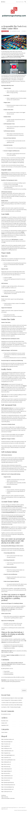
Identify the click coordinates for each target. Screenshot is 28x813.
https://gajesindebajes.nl (6, 771)
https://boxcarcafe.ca (5, 773)
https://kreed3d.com (5, 780)
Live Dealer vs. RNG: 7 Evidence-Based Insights (11, 707)
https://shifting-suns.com (6, 748)
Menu (4, 1)
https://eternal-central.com (6, 778)
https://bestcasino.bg (5, 766)
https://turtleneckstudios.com (7, 789)
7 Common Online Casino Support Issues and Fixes (11, 702)
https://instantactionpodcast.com (8, 784)
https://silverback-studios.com (7, 739)
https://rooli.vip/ (4, 796)
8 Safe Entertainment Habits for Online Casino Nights (12, 698)
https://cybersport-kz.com (6, 791)
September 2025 (4, 725)
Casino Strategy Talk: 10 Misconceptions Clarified (11, 700)
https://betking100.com (6, 762)
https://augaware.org (5, 753)
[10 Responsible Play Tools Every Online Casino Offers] (14, 42)
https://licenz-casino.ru (6, 764)
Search (2, 688)
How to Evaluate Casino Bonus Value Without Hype (11, 704)
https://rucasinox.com (5, 744)
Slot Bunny (3, 795)
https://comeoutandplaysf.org (7, 787)
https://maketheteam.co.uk (7, 775)
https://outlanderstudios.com (7, 750)
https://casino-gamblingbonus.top (8, 759)
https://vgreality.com (5, 746)
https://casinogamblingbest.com (8, 755)
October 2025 (4, 723)
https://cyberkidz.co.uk (6, 757)
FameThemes (24, 810)
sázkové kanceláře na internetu (8, 798)
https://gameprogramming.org (7, 782)
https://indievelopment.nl (6, 768)
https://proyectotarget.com (6, 741)
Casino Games (5, 31)
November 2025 (4, 720)
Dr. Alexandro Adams (15, 31)
